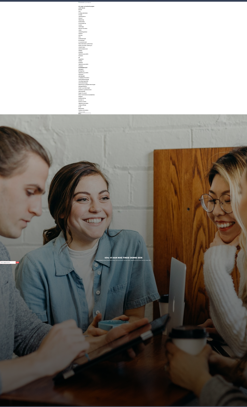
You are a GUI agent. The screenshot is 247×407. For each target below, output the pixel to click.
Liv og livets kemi (82, 42)
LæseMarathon (82, 16)
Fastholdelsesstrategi (83, 79)
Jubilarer (80, 33)
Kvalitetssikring (82, 98)
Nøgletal (80, 96)
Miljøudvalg (81, 19)
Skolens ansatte (82, 101)
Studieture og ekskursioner (84, 89)
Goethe (80, 25)
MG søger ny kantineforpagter (86, 6)
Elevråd (80, 9)
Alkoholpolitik (81, 91)
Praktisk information (83, 110)
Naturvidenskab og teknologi (85, 43)
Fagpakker (81, 59)
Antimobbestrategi (82, 82)
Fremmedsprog (82, 23)
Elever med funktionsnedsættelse (86, 94)
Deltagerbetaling (82, 86)
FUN (79, 11)
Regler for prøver (82, 93)
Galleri (79, 30)
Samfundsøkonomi (83, 49)
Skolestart (80, 74)
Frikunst (80, 18)
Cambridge (81, 26)
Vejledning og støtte (83, 54)
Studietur (80, 52)
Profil (79, 106)
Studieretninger (82, 38)
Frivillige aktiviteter (83, 13)
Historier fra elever (82, 28)
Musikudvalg (81, 21)
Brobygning (81, 71)
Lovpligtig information (83, 77)
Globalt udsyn (81, 47)
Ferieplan (80, 55)
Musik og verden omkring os (85, 45)
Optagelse (80, 69)
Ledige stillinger (82, 105)
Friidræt (80, 14)
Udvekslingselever (82, 31)
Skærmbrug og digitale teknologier (86, 84)
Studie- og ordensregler (84, 88)
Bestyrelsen (81, 108)
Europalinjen (81, 40)
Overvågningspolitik (83, 81)
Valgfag (80, 50)
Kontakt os (81, 100)
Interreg (80, 35)
